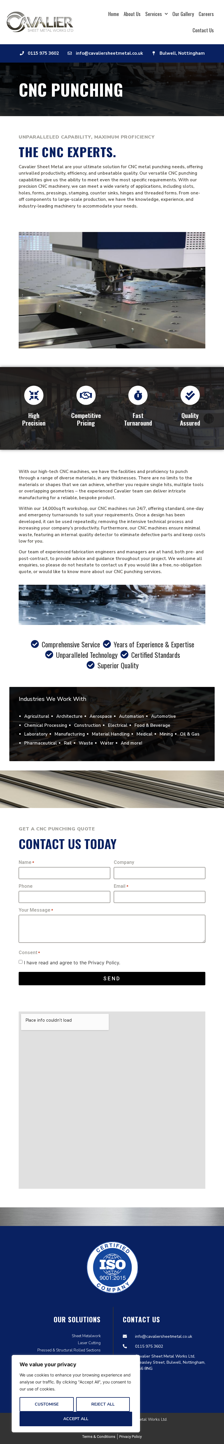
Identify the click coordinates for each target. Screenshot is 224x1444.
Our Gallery (183, 13)
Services (153, 13)
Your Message (36, 910)
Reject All (103, 1404)
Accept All (75, 1419)
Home (113, 13)
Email (121, 886)
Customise (47, 1404)
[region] (76, 1393)
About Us (132, 13)
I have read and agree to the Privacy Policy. (72, 962)
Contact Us (203, 30)
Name (26, 862)
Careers (206, 13)
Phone (26, 886)
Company (124, 862)
